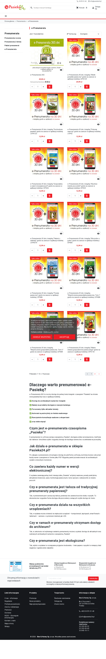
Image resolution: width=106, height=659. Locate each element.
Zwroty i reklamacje (12, 607)
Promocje (32, 598)
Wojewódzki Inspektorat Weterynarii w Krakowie (87, 564)
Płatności (8, 610)
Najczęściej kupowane (37, 604)
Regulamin (8, 601)
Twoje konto (59, 593)
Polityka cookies (36, 332)
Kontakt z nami (10, 621)
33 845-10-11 (84, 630)
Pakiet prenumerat (12, 46)
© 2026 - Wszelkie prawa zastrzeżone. (53, 637)
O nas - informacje (11, 598)
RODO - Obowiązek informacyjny (11, 617)
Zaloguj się (58, 601)
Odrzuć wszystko (41, 337)
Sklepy (7, 626)
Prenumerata (12, 33)
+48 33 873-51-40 (87, 611)
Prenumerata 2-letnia (13, 42)
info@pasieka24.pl (87, 617)
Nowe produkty (35, 601)
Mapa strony (9, 624)
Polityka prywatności (12, 604)
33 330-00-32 (84, 626)
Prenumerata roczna (13, 38)
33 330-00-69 (84, 628)
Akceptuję (64, 337)
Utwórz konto (59, 604)
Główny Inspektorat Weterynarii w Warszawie (65, 564)
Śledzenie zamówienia (62, 598)
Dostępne (90, 34)
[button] (96, 7)
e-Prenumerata (10, 49)
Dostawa (8, 613)
